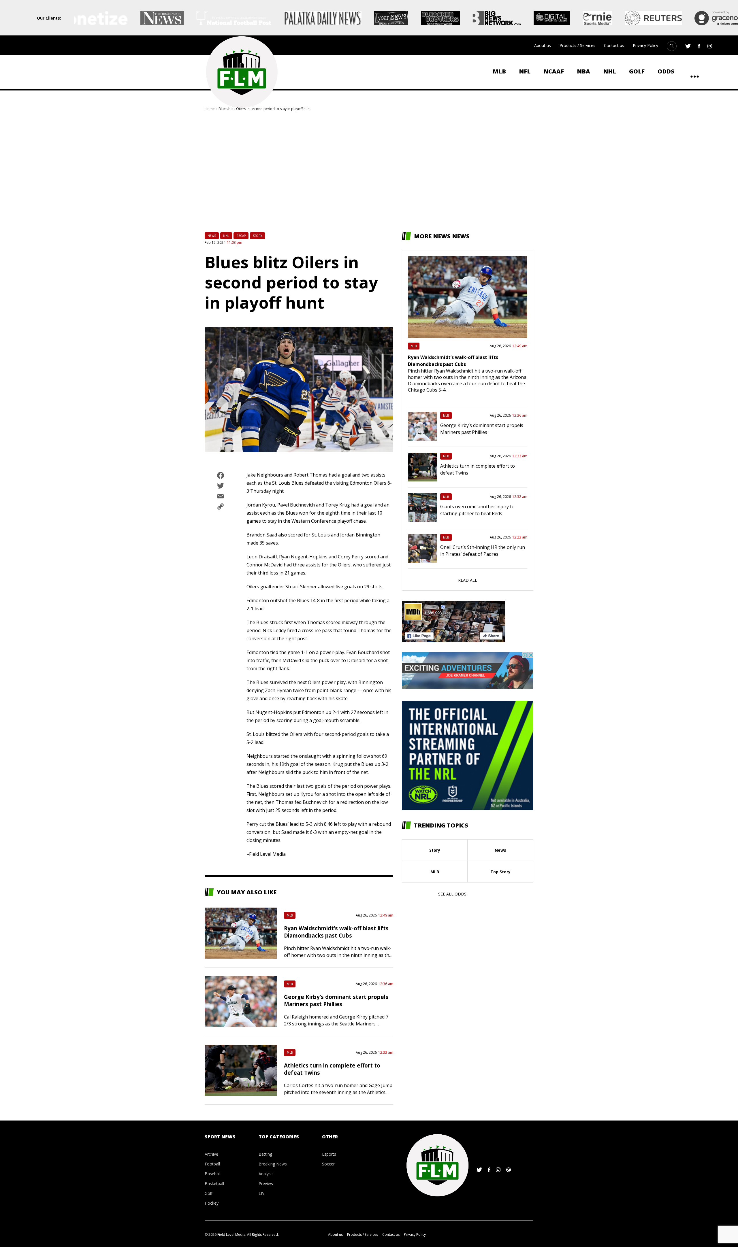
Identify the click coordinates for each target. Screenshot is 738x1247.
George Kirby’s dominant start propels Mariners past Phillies (336, 1000)
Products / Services (577, 45)
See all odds (452, 894)
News (212, 236)
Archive (211, 1154)
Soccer (328, 1164)
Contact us (614, 45)
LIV (261, 1193)
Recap (241, 236)
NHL (609, 71)
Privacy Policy (645, 45)
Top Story (500, 871)
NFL (524, 71)
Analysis (266, 1173)
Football (212, 1164)
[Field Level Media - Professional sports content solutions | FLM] (241, 72)
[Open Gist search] (672, 46)
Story (257, 236)
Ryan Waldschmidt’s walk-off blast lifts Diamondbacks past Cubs (336, 932)
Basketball (214, 1183)
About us (542, 45)
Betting (265, 1154)
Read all (467, 580)
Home (210, 108)
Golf (637, 71)
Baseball (213, 1173)
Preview (266, 1183)
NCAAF (553, 71)
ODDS (666, 71)
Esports (329, 1154)
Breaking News (273, 1164)
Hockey (212, 1203)
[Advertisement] (369, 171)
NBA (583, 71)
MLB (499, 71)
